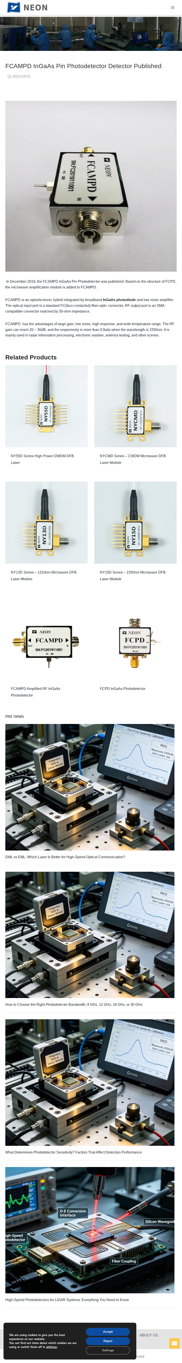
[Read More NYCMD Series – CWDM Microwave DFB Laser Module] (135, 406)
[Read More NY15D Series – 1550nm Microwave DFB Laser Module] (135, 523)
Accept (108, 1332)
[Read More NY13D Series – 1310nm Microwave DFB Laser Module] (46, 523)
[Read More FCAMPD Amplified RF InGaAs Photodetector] (46, 639)
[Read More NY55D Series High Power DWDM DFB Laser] (46, 406)
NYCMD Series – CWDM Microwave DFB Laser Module (133, 459)
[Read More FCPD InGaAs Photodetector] (135, 639)
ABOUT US (149, 1335)
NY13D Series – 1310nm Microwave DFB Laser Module (44, 575)
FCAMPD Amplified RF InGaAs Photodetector (35, 692)
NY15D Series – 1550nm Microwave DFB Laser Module (133, 575)
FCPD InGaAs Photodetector (122, 689)
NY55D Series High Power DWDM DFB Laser (42, 459)
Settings (108, 1350)
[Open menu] (172, 7)
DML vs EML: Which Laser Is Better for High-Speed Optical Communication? (65, 857)
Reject (107, 1341)
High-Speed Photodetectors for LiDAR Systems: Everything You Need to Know (67, 1300)
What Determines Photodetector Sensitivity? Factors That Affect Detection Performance (73, 1152)
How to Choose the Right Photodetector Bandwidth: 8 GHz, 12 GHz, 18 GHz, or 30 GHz (73, 1004)
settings (51, 1347)
